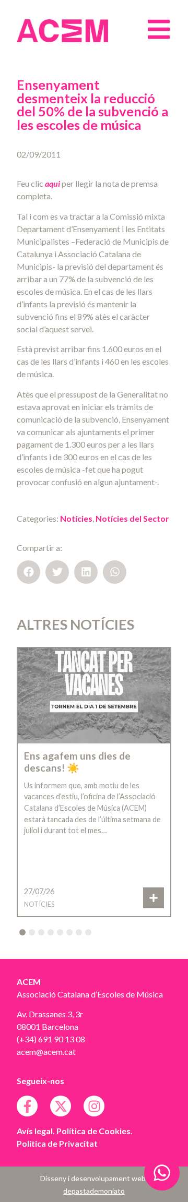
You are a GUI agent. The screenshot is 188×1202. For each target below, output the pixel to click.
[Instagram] (94, 1106)
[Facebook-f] (27, 1106)
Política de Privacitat (57, 1143)
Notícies (76, 518)
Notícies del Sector (132, 518)
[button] (28, 572)
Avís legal (35, 1131)
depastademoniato (94, 1190)
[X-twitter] (60, 1106)
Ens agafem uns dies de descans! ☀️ (77, 762)
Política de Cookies (93, 1131)
